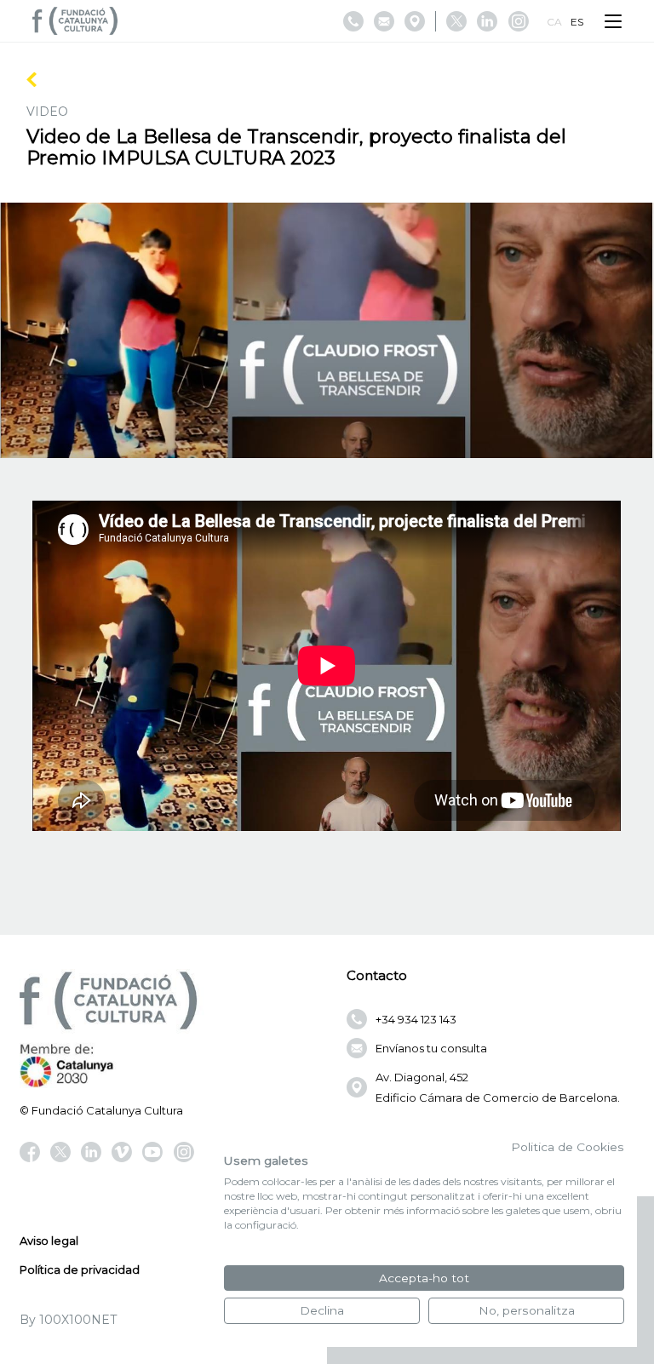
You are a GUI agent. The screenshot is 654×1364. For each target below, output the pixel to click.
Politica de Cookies (567, 1147)
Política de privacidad (80, 1269)
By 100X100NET (68, 1319)
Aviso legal (49, 1240)
